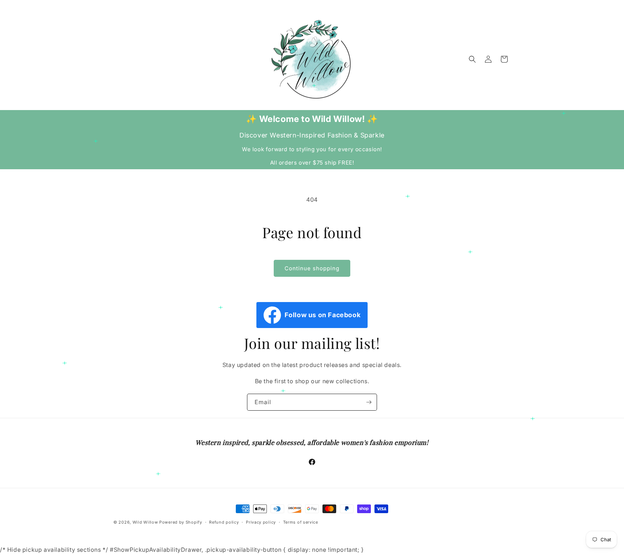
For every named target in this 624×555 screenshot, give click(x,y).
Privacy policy (261, 522)
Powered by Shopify (180, 522)
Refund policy (224, 522)
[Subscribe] (369, 402)
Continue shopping (312, 268)
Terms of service (300, 522)
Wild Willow (146, 522)
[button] (472, 59)
